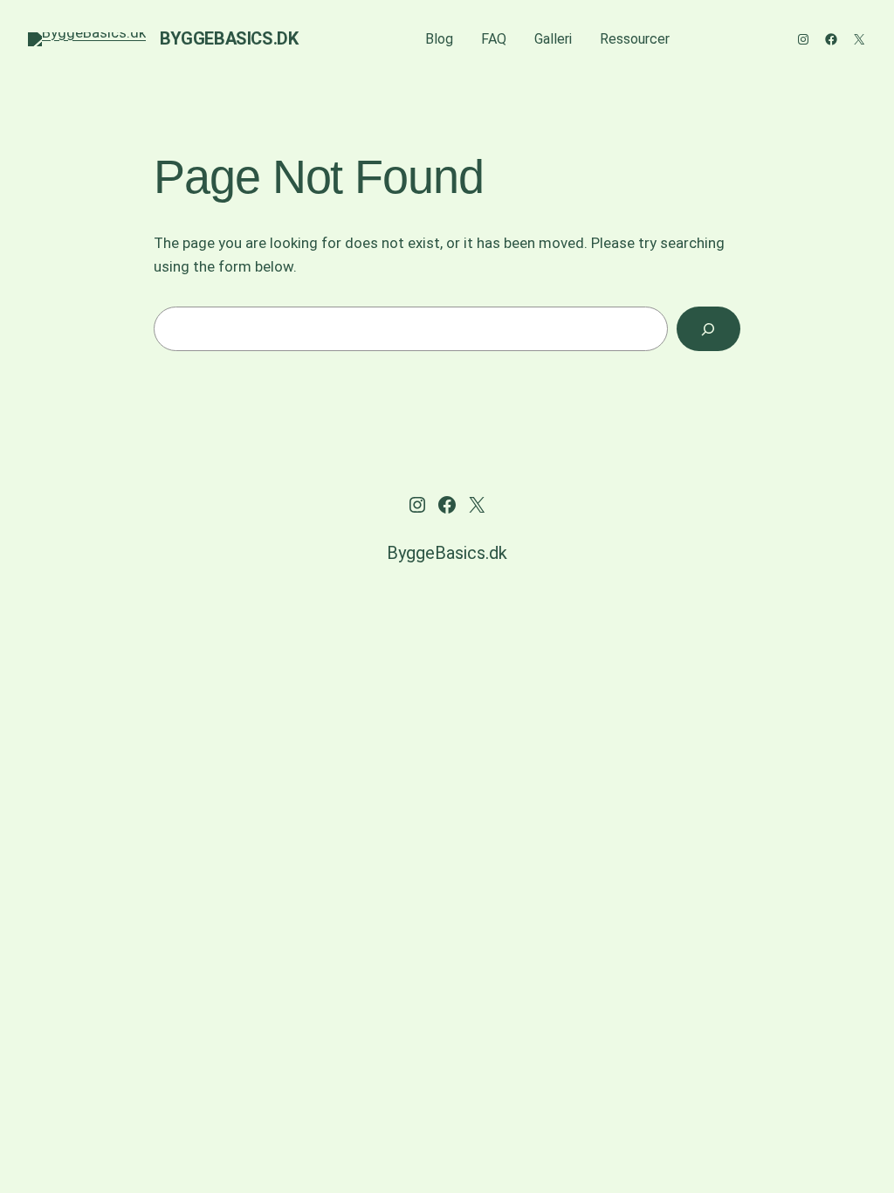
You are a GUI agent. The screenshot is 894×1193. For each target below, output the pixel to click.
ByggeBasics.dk (229, 38)
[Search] (708, 329)
